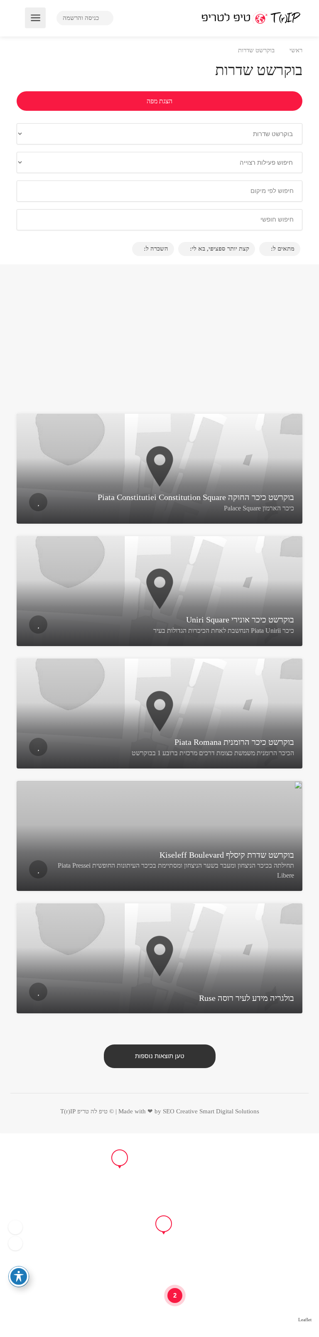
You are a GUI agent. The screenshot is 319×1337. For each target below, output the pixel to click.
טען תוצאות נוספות (159, 1056)
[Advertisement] (159, 341)
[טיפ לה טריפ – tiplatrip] (250, 17)
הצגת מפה (159, 101)
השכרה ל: (156, 248)
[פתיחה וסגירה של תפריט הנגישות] (19, 1276)
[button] (15, 1227)
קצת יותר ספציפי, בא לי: (219, 248)
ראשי (296, 50)
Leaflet (305, 1319)
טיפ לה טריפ (92, 1111)
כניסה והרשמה (82, 18)
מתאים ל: (282, 248)
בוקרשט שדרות (256, 50)
